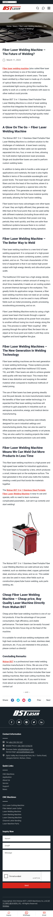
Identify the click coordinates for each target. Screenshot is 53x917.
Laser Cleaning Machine (12, 818)
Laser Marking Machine (12, 814)
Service (5, 783)
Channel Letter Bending (12, 821)
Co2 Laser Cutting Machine (13, 805)
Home (9, 26)
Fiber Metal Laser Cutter (12, 808)
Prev (39, 700)
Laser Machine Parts (11, 824)
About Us (6, 780)
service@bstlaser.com (25, 752)
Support (6, 786)
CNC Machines (8, 774)
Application (7, 777)
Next (48, 700)
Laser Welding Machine (12, 811)
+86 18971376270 (24, 746)
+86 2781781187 (16, 742)
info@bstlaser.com (25, 749)
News (15, 26)
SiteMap (6, 906)
